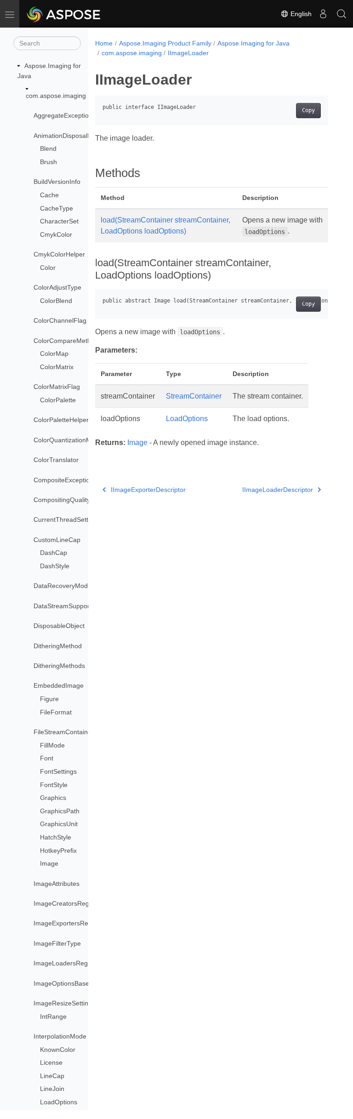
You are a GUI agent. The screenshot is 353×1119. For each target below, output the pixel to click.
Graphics (53, 797)
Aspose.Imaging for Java (253, 43)
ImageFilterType (57, 943)
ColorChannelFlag (60, 320)
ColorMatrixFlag (57, 386)
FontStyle (54, 784)
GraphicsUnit (59, 824)
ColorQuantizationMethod (71, 440)
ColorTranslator (56, 459)
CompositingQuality (62, 499)
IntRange (53, 1016)
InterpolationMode (60, 1036)
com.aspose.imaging (56, 95)
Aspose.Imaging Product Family (165, 43)
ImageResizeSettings (64, 1003)
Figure (49, 698)
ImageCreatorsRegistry (67, 903)
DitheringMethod (58, 646)
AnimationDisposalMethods (73, 135)
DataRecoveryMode (62, 585)
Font (46, 758)
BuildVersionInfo (57, 181)
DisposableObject (59, 625)
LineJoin (52, 1088)
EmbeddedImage (59, 685)
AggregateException (63, 115)
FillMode (52, 745)
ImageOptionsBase (61, 983)
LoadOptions (58, 1102)
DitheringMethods (59, 665)
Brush (48, 162)
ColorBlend (56, 300)
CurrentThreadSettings (67, 519)
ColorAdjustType (57, 287)
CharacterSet (59, 221)
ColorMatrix (57, 367)
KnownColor (57, 1049)
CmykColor (56, 234)
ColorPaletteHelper (61, 419)
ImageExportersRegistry (69, 923)
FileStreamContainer (64, 732)
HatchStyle (55, 837)
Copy (308, 110)
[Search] (341, 14)
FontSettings (58, 771)
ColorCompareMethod (66, 340)
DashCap (53, 552)
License (51, 1062)
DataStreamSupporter (65, 606)
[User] (323, 14)
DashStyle (54, 566)
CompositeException (63, 480)
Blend (48, 148)
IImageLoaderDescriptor (277, 489)
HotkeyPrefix (58, 850)
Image (49, 863)
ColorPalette (58, 400)
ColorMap (54, 353)
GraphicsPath (60, 811)
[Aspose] (64, 13)
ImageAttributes (57, 883)
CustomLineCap (57, 539)
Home (104, 43)
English (300, 13)
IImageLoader (188, 53)
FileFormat (56, 712)
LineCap (52, 1075)
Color (48, 267)
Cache (49, 195)
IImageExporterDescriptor (148, 489)
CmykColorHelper (59, 254)
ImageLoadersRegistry (67, 963)
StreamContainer (194, 396)
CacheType (56, 208)
